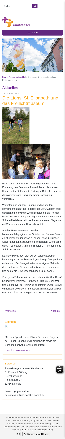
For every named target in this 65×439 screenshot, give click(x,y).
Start (4, 77)
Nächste (57, 310)
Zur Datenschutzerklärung (36, 434)
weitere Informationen (18, 350)
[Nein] (61, 426)
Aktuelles (10, 87)
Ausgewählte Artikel (17, 77)
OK (18, 434)
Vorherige (9, 310)
